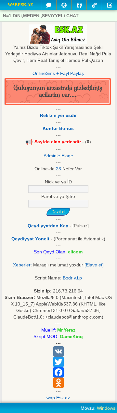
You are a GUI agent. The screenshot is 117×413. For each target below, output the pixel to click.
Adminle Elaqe (58, 155)
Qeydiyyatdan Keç (48, 225)
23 (58, 168)
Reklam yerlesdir (58, 115)
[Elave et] (94, 264)
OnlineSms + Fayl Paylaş (58, 73)
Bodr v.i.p (72, 277)
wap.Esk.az (58, 397)
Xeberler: (22, 264)
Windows (106, 408)
